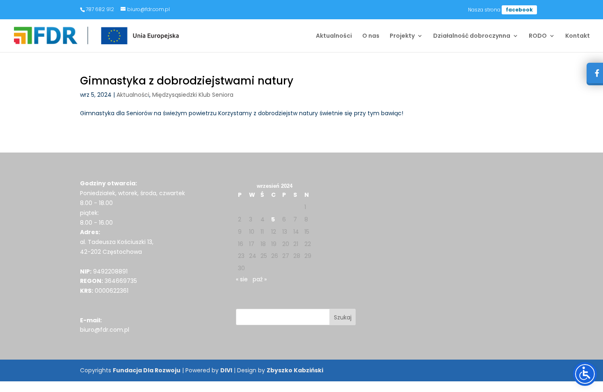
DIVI (226, 370)
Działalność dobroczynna (471, 36)
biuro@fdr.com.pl (104, 330)
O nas (370, 36)
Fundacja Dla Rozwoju (146, 370)
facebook (519, 9)
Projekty (402, 36)
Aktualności (334, 36)
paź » (260, 279)
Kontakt (577, 36)
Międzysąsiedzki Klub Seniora (192, 95)
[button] (342, 317)
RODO (538, 36)
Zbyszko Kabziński (295, 370)
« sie (242, 279)
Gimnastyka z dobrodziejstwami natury (186, 80)
